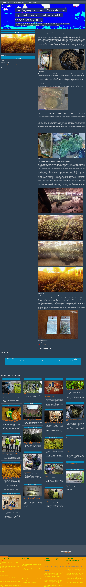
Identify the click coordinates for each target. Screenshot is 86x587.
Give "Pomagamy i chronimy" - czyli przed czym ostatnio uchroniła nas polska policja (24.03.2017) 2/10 (38, 344)
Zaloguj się (35, 2)
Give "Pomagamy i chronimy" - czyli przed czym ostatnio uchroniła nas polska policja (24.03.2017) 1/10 (37, 344)
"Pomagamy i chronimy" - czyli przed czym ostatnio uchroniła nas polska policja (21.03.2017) (10, 395)
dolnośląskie (7, 56)
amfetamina (16, 56)
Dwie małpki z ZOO (27, 559)
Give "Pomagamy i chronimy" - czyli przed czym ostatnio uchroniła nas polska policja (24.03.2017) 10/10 (45, 344)
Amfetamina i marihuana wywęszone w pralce (9, 64)
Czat (14, 2)
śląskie (2, 56)
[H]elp (30, 2)
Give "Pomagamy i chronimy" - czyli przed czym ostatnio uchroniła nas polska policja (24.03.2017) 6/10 (42, 344)
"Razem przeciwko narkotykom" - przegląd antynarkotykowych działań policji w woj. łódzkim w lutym (10, 422)
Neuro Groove (24, 2)
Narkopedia (18, 2)
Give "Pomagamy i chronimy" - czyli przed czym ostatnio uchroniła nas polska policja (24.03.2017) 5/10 (41, 344)
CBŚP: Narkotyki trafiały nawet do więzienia (32, 393)
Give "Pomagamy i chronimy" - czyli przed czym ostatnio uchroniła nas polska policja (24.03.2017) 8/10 (43, 344)
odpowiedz (72, 360)
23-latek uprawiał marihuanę (71, 463)
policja (30, 56)
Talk (4, 2)
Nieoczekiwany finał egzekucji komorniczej (53, 450)
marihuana (22, 56)
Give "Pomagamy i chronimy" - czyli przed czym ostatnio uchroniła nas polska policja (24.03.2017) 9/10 (44, 344)
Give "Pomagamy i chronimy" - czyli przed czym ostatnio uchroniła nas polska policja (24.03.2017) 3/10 (39, 344)
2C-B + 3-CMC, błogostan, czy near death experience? (74, 559)
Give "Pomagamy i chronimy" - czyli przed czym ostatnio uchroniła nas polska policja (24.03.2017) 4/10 (40, 344)
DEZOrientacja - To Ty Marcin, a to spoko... (53, 559)
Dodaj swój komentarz (45, 348)
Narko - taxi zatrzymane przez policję (9, 453)
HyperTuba (9, 2)
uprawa (26, 56)
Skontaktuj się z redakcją (67, 552)
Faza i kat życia (5, 559)
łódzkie (12, 56)
